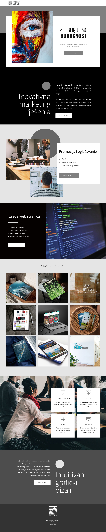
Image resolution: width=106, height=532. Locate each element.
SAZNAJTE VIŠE (63, 115)
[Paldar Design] (14, 3)
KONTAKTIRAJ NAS (73, 53)
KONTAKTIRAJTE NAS (69, 175)
